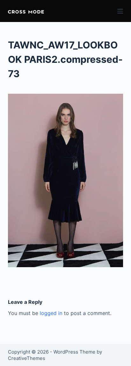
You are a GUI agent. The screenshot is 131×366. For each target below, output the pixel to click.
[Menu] (120, 11)
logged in (51, 313)
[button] (26, 11)
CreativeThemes (26, 358)
